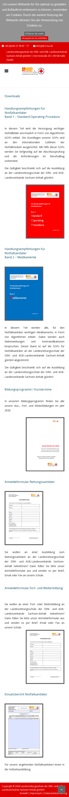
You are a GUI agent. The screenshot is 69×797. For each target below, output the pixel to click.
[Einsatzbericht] (24, 730)
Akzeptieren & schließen (34, 38)
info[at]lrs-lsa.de (44, 45)
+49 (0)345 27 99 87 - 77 (16, 45)
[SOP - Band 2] (24, 293)
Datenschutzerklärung (55, 793)
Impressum (36, 793)
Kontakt (24, 793)
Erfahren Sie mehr (34, 33)
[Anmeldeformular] (24, 518)
